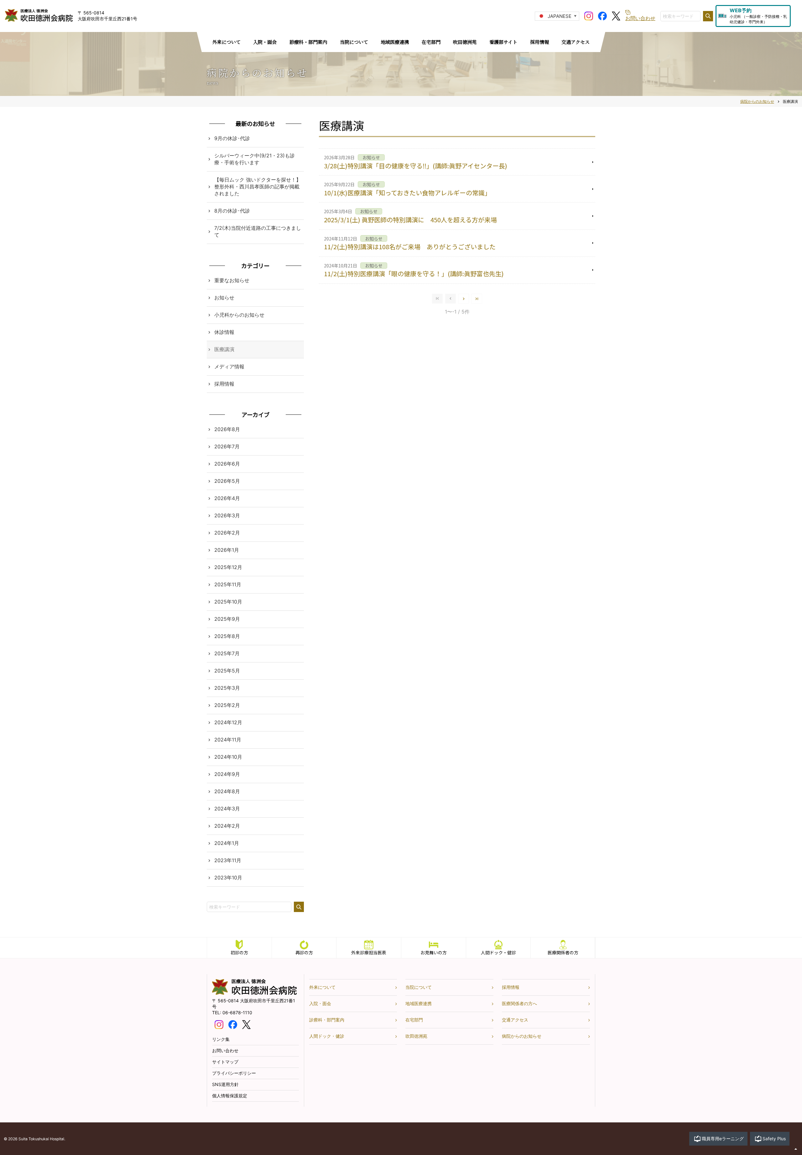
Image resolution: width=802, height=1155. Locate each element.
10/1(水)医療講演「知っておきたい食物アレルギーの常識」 (407, 192)
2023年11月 (227, 860)
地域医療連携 (418, 1003)
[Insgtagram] (588, 15)
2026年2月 (227, 533)
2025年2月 (227, 705)
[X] (616, 15)
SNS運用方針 (225, 1084)
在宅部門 (414, 1019)
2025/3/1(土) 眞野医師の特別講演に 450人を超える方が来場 (410, 219)
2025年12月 (228, 567)
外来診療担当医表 (368, 952)
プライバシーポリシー (234, 1073)
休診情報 (224, 332)
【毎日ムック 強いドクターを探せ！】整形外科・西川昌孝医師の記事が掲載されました (257, 187)
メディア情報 (229, 366)
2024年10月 (228, 757)
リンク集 (221, 1039)
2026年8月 (227, 429)
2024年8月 (227, 791)
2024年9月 (227, 774)
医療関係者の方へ (519, 1003)
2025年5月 (227, 670)
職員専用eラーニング (723, 1138)
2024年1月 (226, 843)
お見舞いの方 (433, 952)
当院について (418, 987)
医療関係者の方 (563, 952)
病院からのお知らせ (521, 1036)
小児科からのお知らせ (239, 315)
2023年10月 (228, 877)
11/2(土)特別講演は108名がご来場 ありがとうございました (410, 246)
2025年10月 (228, 602)
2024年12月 (228, 722)
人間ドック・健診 (498, 952)
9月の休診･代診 (232, 138)
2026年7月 (227, 446)
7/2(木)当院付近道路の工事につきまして (257, 231)
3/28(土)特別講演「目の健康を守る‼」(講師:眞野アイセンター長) (415, 165)
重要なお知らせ (231, 280)
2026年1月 (226, 550)
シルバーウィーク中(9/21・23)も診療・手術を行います (254, 159)
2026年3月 (227, 515)
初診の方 (239, 952)
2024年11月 (227, 739)
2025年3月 (227, 688)
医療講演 (224, 349)
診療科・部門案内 (326, 1019)
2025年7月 (227, 653)
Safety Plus (774, 1138)
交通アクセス (515, 1019)
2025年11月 (227, 584)
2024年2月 (227, 826)
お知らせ (224, 297)
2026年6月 (227, 464)
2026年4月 (227, 498)
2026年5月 (227, 481)
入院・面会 (320, 1003)
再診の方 (304, 952)
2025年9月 (227, 619)
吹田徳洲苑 (416, 1036)
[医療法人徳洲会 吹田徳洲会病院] (254, 993)
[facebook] (602, 15)
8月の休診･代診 (232, 211)
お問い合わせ (225, 1050)
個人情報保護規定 (229, 1095)
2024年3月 (227, 808)
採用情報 (224, 384)
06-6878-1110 (237, 1012)
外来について (322, 987)
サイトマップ (225, 1061)
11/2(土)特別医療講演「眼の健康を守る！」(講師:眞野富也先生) (414, 273)
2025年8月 (227, 636)
